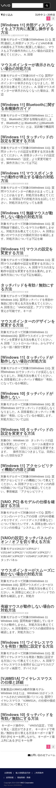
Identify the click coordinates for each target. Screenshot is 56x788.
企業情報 (8, 773)
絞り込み (8, 14)
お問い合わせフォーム (42, 755)
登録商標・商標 (23, 777)
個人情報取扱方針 (23, 773)
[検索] (47, 5)
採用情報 (10, 777)
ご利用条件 (39, 773)
